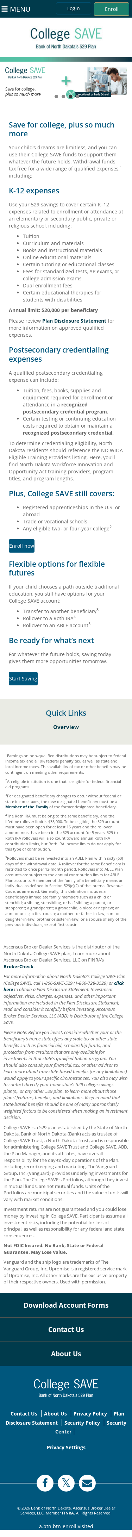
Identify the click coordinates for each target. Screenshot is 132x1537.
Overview (66, 727)
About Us (66, 1353)
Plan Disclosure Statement (74, 320)
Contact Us (66, 1329)
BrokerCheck (18, 966)
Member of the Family (26, 806)
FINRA (68, 1513)
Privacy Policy (90, 1413)
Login (73, 8)
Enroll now (21, 545)
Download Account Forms (66, 1305)
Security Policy (82, 1422)
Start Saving (23, 678)
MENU (20, 9)
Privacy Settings (66, 1447)
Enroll (112, 9)
